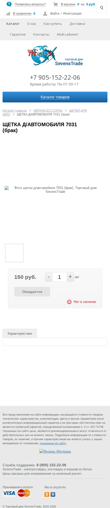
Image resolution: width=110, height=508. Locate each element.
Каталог (12, 23)
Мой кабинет (68, 34)
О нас (31, 23)
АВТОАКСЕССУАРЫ (47, 110)
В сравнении (22, 13)
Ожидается (32, 292)
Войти (54, 13)
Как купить (53, 23)
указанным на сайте (53, 443)
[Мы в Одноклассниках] (47, 494)
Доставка (77, 23)
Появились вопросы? (30, 4)
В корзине (68, 4)
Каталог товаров (15, 110)
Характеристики (19, 333)
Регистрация (72, 13)
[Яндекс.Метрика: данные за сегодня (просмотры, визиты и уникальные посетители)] (55, 451)
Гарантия (18, 34)
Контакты (41, 34)
